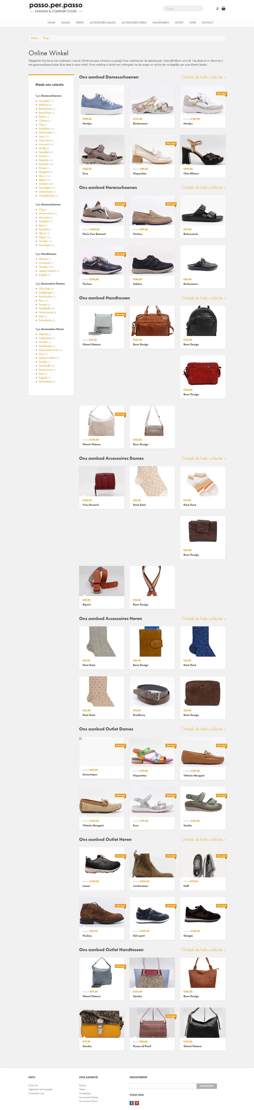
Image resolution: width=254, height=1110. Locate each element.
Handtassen (161, 22)
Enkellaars (46, 128)
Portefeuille (47, 308)
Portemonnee (47, 312)
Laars (44, 136)
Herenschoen (48, 213)
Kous (43, 300)
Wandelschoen (48, 195)
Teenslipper (47, 187)
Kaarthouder (47, 132)
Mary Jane (46, 140)
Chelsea (45, 120)
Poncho (44, 156)
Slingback (46, 172)
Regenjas (46, 160)
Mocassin (46, 144)
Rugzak (44, 275)
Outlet (179, 22)
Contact (208, 22)
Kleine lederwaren (51, 350)
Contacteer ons (36, 1093)
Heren (80, 22)
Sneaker (46, 183)
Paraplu (44, 304)
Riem (43, 225)
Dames (65, 22)
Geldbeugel (47, 292)
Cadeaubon (47, 338)
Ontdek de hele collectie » (203, 77)
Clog (43, 124)
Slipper (45, 180)
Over (193, 22)
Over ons (33, 1085)
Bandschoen (47, 108)
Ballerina (45, 104)
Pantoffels (46, 152)
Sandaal (46, 164)
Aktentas (45, 259)
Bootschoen (47, 112)
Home (51, 22)
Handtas (46, 267)
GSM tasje (46, 288)
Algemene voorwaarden (41, 1089)
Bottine (44, 116)
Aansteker (46, 101)
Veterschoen (47, 191)
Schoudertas (47, 320)
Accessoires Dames (103, 22)
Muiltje (44, 148)
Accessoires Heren (134, 22)
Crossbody (46, 263)
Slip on (44, 176)
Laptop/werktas (49, 271)
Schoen (44, 168)
